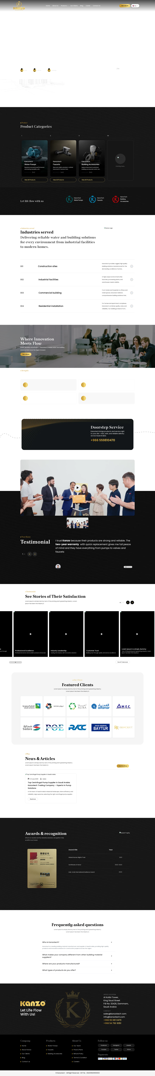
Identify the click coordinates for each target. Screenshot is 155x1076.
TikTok (129, 1049)
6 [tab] (18, 662)
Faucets (50, 1050)
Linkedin (129, 1045)
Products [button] (64, 6)
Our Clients (74, 6)
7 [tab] (19, 662)
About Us (55, 6)
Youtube (103, 1049)
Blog (81, 6)
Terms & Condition (80, 1058)
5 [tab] (16, 662)
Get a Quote (124, 5)
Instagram (116, 1045)
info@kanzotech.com (114, 1017)
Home (48, 6)
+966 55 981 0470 (112, 1020)
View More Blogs (123, 766)
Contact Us (96, 6)
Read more (33, 799)
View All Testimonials (122, 662)
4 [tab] (130, 566)
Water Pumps (53, 1046)
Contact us (26, 1062)
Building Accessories (55, 1054)
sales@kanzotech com (114, 1013)
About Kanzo (26, 1050)
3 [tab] (128, 566)
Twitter (116, 1049)
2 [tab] (127, 566)
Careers (76, 1062)
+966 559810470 (103, 440)
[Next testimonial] (132, 602)
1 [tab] (125, 566)
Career (88, 6)
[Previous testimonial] (128, 602)
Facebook (104, 1045)
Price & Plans (78, 1050)
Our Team (77, 1046)
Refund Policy (78, 1054)
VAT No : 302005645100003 (90, 1073)
